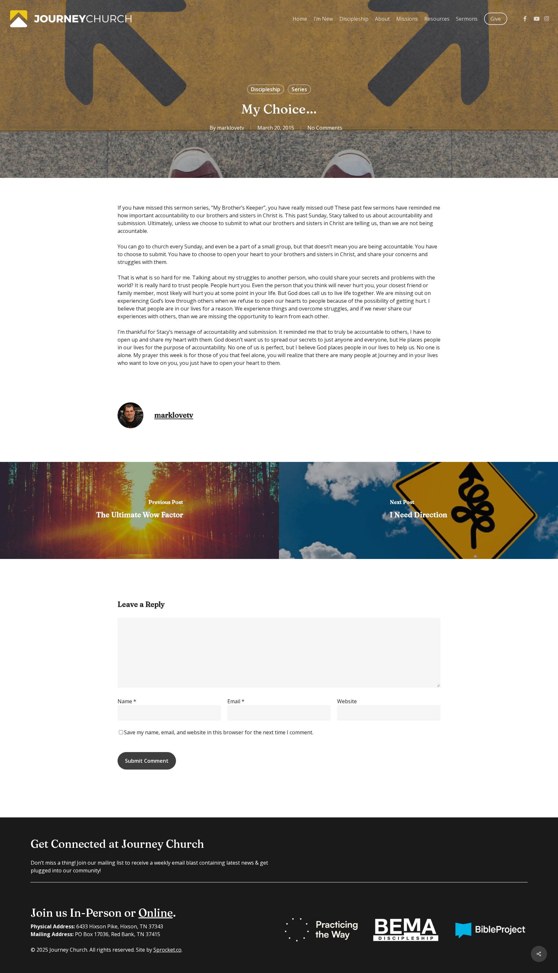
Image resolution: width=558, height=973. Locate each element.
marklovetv (230, 127)
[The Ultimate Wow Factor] (139, 510)
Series (299, 89)
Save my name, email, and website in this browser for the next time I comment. (218, 732)
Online (156, 913)
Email (235, 701)
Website (347, 701)
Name (127, 701)
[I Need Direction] (418, 510)
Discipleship (265, 89)
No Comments (324, 127)
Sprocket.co (167, 949)
